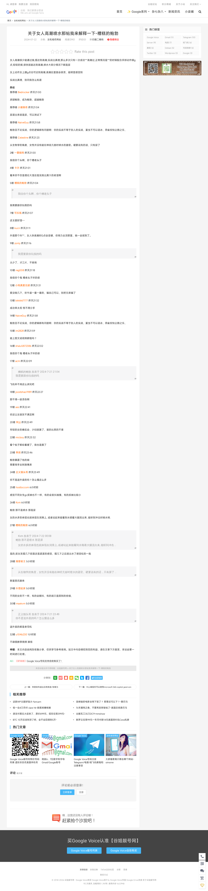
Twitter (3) (151, 53)
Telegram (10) (189, 37)
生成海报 (98, 678)
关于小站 (180, 4)
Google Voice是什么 (101, 880)
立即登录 (67, 792)
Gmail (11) (169, 37)
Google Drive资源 (134, 880)
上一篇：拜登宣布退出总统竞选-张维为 (41, 687)
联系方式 (104, 874)
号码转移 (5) (188, 48)
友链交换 (94, 869)
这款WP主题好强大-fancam (27, 701)
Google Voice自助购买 (123, 850)
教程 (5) (150, 48)
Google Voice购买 (83, 880)
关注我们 (195, 4)
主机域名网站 (20, 20)
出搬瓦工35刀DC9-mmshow (90, 713)
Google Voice (17, 735)
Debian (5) (169, 48)
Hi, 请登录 (11, 4)
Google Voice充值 (118, 880)
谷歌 (119, 869)
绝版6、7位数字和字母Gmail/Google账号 (53, 761)
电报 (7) (168, 42)
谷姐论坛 (152, 4)
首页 (119, 12)
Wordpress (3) (171, 53)
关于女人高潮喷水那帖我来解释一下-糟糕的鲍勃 (73, 33)
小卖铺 (189, 12)
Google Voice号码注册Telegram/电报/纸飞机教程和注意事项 (88, 762)
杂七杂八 (157, 12)
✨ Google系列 (137, 12)
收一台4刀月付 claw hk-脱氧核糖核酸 (32, 707)
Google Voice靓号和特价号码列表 (24, 761)
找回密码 (34, 4)
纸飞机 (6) (187, 42)
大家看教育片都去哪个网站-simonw (120, 761)
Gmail (45, 735)
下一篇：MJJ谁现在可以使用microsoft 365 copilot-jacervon (105, 687)
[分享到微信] (77, 678)
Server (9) (151, 42)
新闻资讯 (174, 12)
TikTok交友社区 (107, 869)
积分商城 (166, 4)
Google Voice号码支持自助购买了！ (45, 661)
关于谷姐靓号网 (149, 880)
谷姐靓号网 (11, 11)
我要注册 (23, 4)
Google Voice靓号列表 (84, 850)
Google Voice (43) (153, 38)
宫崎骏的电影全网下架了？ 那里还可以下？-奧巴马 (102, 701)
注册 (81, 792)
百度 (125, 869)
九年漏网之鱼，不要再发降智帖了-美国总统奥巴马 (101, 707)
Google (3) (187, 53)
